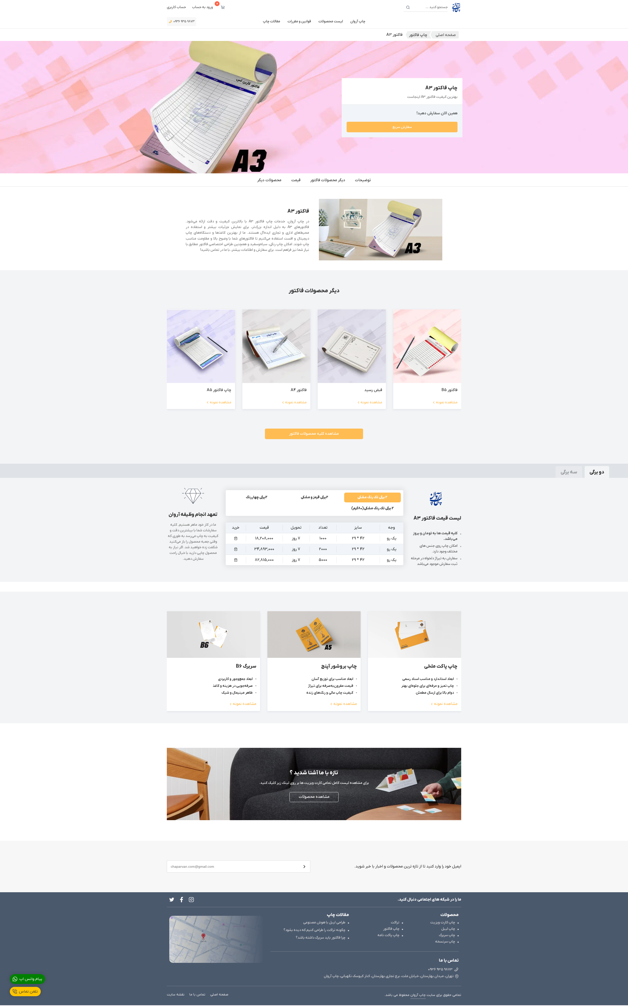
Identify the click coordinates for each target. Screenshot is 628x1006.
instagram (191, 899)
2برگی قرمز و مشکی (314, 497)
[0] (222, 7)
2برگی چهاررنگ (256, 497)
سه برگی (569, 472)
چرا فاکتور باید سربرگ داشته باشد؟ (320, 937)
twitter (172, 899)
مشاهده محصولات (314, 797)
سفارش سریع (402, 127)
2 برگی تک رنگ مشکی (372, 497)
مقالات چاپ (271, 21)
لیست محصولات (330, 21)
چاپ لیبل (448, 929)
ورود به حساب (202, 7)
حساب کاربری (176, 7)
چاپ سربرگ (447, 935)
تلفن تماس (28, 991)
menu (236, 538)
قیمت (296, 180)
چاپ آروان (357, 21)
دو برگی (596, 472)
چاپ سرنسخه (445, 941)
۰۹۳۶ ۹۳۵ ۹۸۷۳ (184, 21)
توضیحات (363, 180)
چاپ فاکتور (391, 929)
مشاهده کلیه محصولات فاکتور (314, 433)
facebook (181, 899)
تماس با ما (197, 994)
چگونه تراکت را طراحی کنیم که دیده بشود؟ (314, 930)
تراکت (395, 922)
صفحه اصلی (219, 994)
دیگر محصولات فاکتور (327, 180)
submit (304, 866)
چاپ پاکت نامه (388, 935)
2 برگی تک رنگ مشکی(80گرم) (372, 508)
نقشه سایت (175, 994)
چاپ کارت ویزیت (442, 922)
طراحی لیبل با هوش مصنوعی (324, 922)
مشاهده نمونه (447, 402)
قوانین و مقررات (299, 21)
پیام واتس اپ (30, 979)
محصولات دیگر (269, 180)
